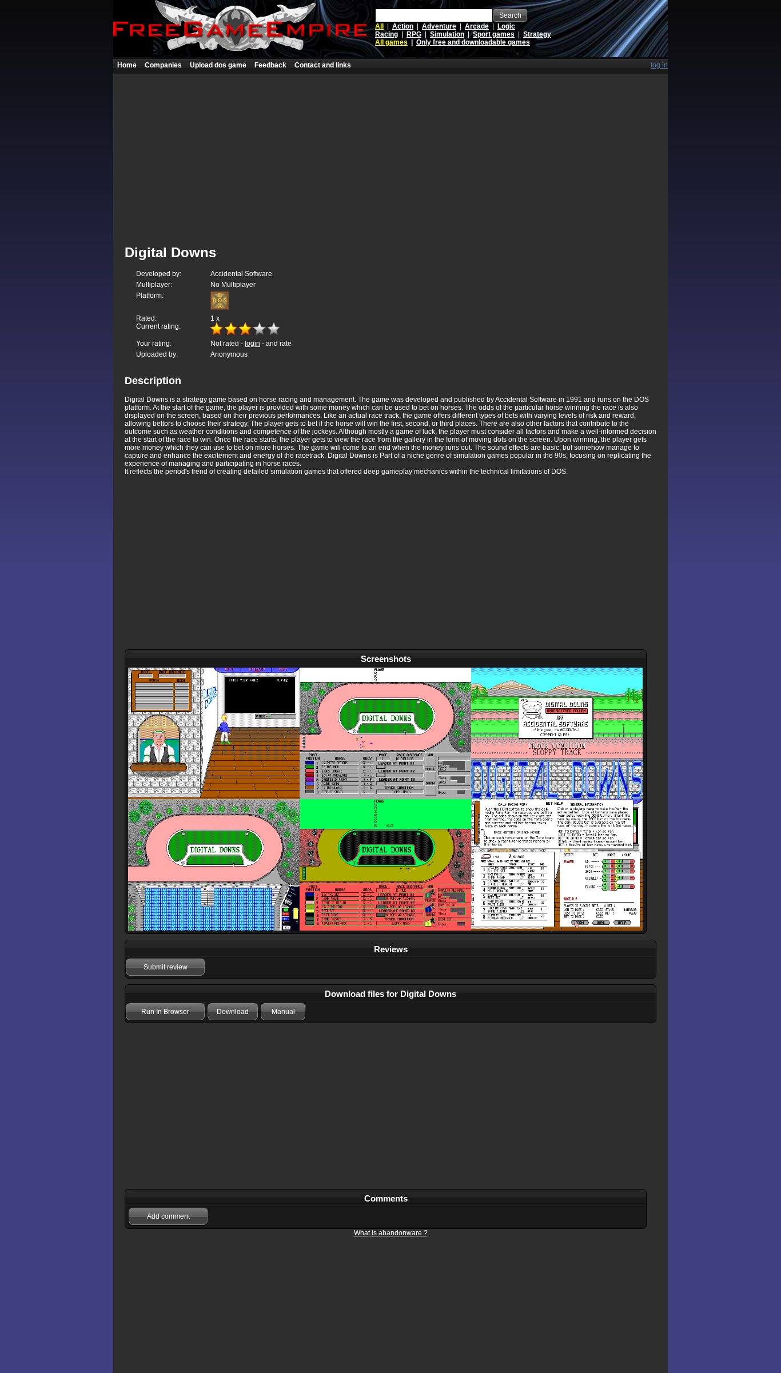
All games (391, 42)
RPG (414, 34)
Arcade (477, 26)
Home (127, 65)
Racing (386, 34)
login (252, 344)
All (379, 26)
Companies (163, 65)
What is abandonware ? (391, 1233)
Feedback (270, 65)
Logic (506, 26)
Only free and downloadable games (473, 42)
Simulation (447, 34)
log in (659, 65)
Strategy (537, 34)
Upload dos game (218, 65)
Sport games (494, 34)
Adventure (439, 26)
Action (402, 26)
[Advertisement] (390, 154)
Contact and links (322, 65)
